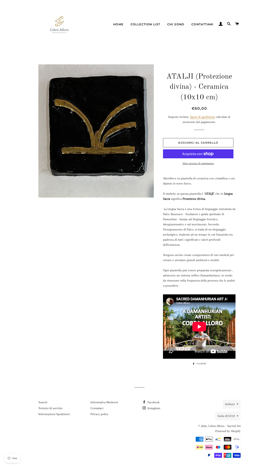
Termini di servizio (50, 408)
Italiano (230, 404)
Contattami (202, 24)
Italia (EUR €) (226, 416)
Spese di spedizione (202, 117)
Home (118, 24)
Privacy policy (99, 414)
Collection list (145, 24)
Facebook (153, 402)
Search (42, 402)
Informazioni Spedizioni (54, 414)
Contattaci (96, 408)
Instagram (153, 408)
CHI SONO (175, 24)
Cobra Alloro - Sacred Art (224, 426)
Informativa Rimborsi (104, 402)
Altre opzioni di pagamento (198, 163)
